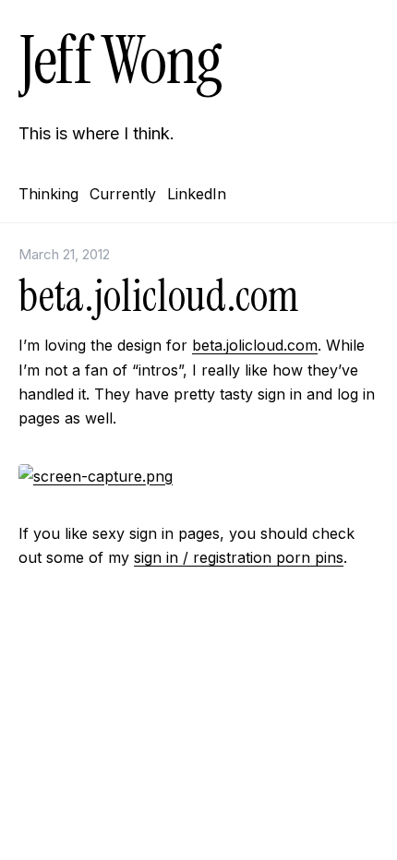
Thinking (48, 194)
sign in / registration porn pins (238, 557)
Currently (123, 194)
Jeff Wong (120, 60)
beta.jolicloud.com (255, 345)
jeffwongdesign (198, 704)
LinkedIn (196, 194)
